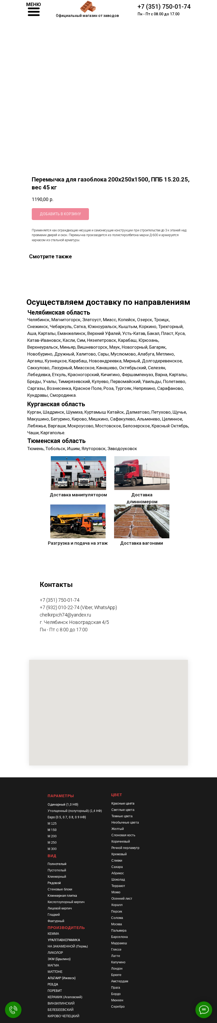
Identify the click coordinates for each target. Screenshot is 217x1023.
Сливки (116, 860)
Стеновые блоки (60, 889)
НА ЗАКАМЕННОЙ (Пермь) (68, 946)
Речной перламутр (125, 848)
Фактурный (56, 921)
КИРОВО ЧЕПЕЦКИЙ (63, 1016)
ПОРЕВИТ (55, 991)
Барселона (119, 937)
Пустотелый (57, 870)
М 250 (52, 842)
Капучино (118, 962)
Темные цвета (122, 816)
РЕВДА (53, 984)
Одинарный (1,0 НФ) (63, 804)
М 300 (52, 849)
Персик (116, 911)
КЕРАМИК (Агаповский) (65, 997)
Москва (116, 924)
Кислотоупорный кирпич (66, 902)
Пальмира (118, 930)
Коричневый (120, 841)
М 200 (52, 836)
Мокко (115, 892)
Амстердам (119, 981)
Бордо (116, 994)
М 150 (52, 830)
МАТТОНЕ (55, 972)
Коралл (117, 905)
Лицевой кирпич (60, 908)
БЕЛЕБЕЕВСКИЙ (61, 1010)
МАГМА (53, 965)
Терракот (118, 886)
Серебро (118, 1006)
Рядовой (54, 883)
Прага (115, 987)
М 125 (52, 823)
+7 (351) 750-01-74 (164, 6)
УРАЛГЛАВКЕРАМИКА (64, 940)
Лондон (117, 968)
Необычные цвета (125, 822)
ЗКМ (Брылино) (59, 959)
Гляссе (116, 949)
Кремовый (119, 854)
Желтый (117, 829)
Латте (115, 956)
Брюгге (116, 975)
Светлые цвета (122, 810)
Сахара (117, 867)
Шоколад (118, 879)
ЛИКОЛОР (55, 953)
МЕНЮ (33, 4)
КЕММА (53, 934)
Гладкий (54, 915)
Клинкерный (57, 877)
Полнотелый (57, 864)
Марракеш (119, 943)
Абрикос (117, 873)
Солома (117, 918)
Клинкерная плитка (62, 896)
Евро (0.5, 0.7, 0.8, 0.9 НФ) (67, 817)
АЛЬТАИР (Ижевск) (62, 978)
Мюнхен (117, 1000)
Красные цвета (122, 803)
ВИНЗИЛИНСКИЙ (61, 1003)
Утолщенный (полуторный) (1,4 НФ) (75, 811)
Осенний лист (121, 898)
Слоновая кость (123, 835)
